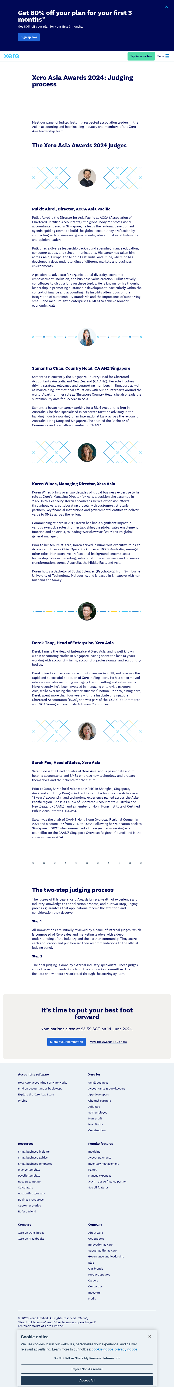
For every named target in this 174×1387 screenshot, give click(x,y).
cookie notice (102, 1349)
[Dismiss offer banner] (166, 6)
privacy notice (126, 1349)
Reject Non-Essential (87, 1369)
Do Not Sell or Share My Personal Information (87, 1358)
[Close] (149, 1336)
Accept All (86, 1380)
